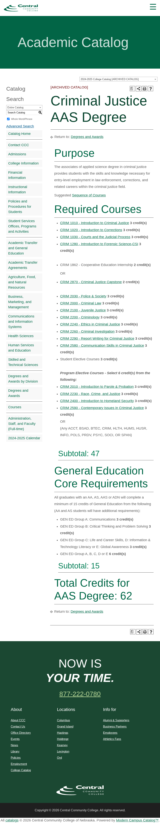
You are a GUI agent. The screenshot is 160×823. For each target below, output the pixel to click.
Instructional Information (17, 189)
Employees (110, 732)
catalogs (12, 820)
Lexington (63, 751)
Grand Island (65, 726)
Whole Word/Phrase (21, 119)
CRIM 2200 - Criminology (80, 317)
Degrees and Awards (18, 393)
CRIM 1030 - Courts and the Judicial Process (95, 237)
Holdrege (62, 739)
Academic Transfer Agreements (22, 265)
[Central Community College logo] (21, 8)
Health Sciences (21, 336)
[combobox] (118, 79)
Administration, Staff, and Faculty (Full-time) (22, 423)
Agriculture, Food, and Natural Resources (22, 282)
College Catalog (21, 770)
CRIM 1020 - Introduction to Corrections (91, 230)
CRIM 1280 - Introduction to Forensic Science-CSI (99, 244)
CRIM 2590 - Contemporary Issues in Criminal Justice (102, 408)
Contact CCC (18, 145)
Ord (59, 757)
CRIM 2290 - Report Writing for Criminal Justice (97, 338)
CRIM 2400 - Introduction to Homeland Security (97, 401)
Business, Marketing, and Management (19, 302)
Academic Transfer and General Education (22, 248)
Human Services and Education (21, 347)
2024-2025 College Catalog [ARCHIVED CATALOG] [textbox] (110, 79)
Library (15, 751)
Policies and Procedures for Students (19, 206)
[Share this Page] (138, 88)
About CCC (18, 720)
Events (15, 739)
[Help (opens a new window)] (150, 88)
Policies (16, 757)
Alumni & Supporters (116, 720)
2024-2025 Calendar (24, 438)
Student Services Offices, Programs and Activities (22, 226)
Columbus (63, 720)
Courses (14, 407)
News (14, 745)
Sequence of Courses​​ (89, 195)
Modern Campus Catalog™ (137, 820)
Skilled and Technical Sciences (23, 362)
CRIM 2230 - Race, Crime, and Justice (90, 394)
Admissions (17, 154)
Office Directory (21, 732)
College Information (23, 163)
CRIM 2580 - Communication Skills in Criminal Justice (102, 345)
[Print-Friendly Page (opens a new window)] (144, 88)
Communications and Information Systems (21, 321)
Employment (19, 764)
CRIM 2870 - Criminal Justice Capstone (91, 282)
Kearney (62, 745)
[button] (153, 7)
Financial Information (17, 175)
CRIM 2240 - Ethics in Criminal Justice (90, 324)
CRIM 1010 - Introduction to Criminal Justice (94, 223)
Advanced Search (20, 126)
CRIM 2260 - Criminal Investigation (87, 331)
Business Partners (115, 726)
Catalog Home (19, 134)
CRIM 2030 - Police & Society (83, 296)
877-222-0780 (80, 693)
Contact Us (18, 726)
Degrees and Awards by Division (23, 378)
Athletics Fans (112, 739)
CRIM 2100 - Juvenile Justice (83, 310)
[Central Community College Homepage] (80, 790)
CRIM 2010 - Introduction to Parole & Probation (97, 387)
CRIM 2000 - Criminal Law (80, 303)
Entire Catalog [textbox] (15, 107)
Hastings (62, 732)
